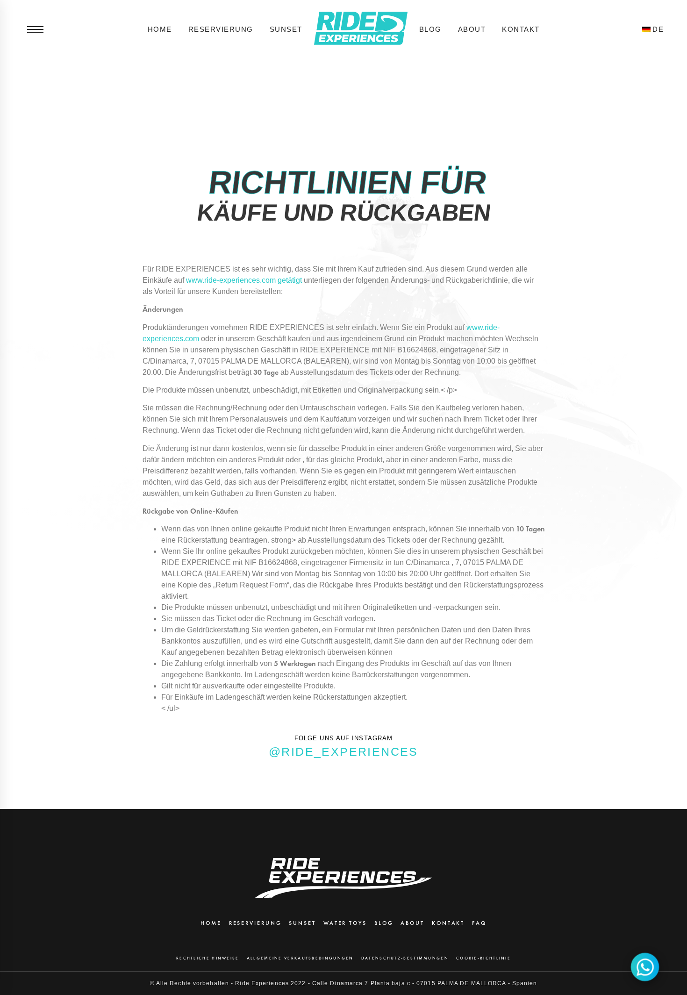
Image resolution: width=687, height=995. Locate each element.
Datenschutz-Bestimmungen (405, 958)
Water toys (345, 923)
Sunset (286, 29)
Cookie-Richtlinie (483, 958)
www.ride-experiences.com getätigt (245, 280)
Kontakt (521, 29)
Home (160, 29)
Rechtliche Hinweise (207, 958)
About (472, 29)
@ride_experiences (343, 751)
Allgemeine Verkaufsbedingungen (300, 958)
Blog (430, 29)
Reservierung (220, 29)
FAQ (479, 923)
